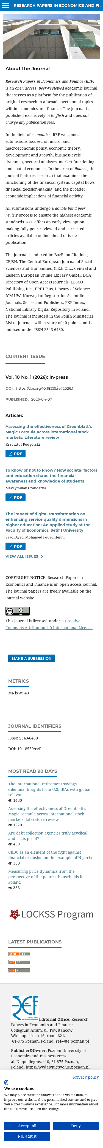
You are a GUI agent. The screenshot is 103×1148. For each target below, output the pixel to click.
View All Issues (21, 556)
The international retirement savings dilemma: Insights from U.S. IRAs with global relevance (49, 789)
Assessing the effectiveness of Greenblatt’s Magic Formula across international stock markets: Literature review (48, 432)
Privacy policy (86, 1077)
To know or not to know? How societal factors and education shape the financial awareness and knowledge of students (51, 476)
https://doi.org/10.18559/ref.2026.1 (44, 388)
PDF (17, 453)
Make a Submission (32, 658)
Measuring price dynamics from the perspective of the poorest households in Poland (45, 877)
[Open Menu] (5, 5)
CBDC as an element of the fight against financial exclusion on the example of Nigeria (50, 855)
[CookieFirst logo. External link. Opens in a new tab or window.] (6, 1082)
